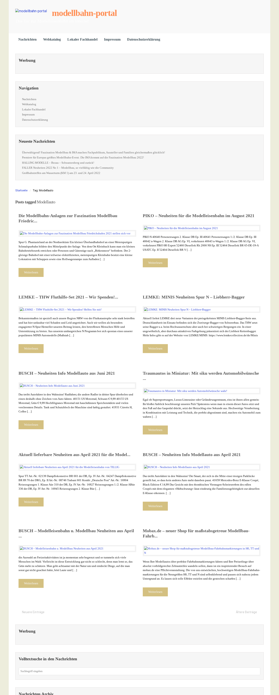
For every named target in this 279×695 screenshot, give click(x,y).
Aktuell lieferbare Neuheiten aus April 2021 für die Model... (74, 454)
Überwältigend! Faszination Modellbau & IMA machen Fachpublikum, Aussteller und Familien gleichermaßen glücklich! (93, 152)
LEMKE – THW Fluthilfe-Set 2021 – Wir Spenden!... (68, 297)
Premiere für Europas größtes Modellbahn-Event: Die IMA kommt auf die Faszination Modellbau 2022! (83, 157)
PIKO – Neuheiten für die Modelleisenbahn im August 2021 (198, 215)
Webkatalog (52, 39)
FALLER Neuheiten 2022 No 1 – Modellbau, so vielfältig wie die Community (68, 167)
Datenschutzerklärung (143, 39)
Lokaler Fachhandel (82, 39)
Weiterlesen (31, 272)
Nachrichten (27, 39)
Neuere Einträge (33, 612)
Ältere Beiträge (246, 612)
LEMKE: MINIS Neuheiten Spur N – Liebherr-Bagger (194, 297)
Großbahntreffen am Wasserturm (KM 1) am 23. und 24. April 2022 (61, 173)
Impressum (112, 39)
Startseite (21, 190)
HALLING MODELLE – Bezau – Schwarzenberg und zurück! (58, 162)
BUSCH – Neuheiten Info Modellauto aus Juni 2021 (67, 373)
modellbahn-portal (84, 13)
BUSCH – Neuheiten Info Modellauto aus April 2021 (192, 454)
